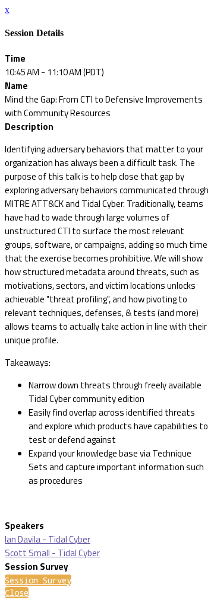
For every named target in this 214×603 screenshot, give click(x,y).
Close (17, 592)
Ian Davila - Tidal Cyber (47, 539)
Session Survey (38, 580)
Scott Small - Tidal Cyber (52, 553)
